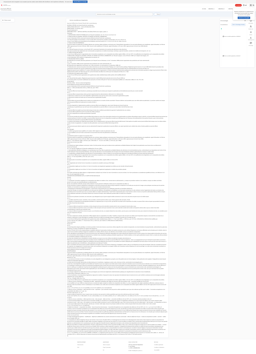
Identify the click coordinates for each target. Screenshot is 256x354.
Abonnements (80, 344)
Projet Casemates (107, 347)
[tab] (250, 21)
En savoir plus (68, 1)
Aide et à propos (106, 344)
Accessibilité (156, 350)
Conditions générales (158, 344)
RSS (78, 347)
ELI (103, 350)
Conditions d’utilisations (159, 347)
